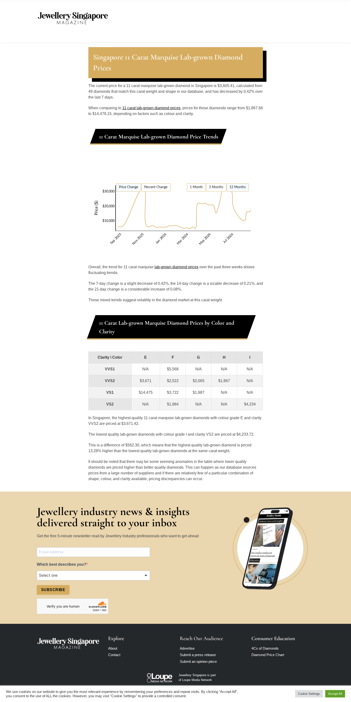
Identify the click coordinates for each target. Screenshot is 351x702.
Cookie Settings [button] (309, 694)
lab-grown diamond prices (176, 267)
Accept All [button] (335, 694)
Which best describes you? (61, 564)
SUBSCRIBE (53, 590)
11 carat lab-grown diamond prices (151, 108)
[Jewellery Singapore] (73, 17)
